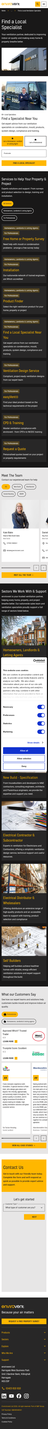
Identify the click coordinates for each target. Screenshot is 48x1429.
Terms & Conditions (9, 1418)
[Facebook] (19, 1396)
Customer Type (11, 1204)
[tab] (10, 1014)
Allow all (24, 751)
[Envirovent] (11, 4)
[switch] (41, 715)
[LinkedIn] (4, 1396)
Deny (24, 766)
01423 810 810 (13, 1388)
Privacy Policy (7, 1414)
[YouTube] (11, 1396)
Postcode (7, 153)
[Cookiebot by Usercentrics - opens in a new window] (34, 661)
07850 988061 (12, 543)
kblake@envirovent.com (15, 550)
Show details (33, 742)
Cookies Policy (7, 1422)
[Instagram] (26, 1396)
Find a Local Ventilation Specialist (29, 11)
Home (3, 11)
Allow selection (24, 758)
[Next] (43, 568)
